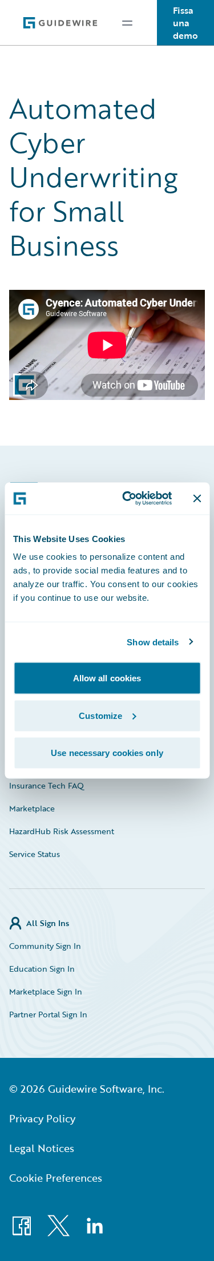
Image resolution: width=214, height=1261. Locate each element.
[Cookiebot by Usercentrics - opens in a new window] (127, 498)
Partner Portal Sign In (48, 1014)
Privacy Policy (42, 1118)
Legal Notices (41, 1148)
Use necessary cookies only (107, 753)
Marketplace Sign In (45, 991)
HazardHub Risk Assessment (61, 831)
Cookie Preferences (55, 1177)
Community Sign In (45, 946)
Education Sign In (42, 969)
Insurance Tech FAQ (46, 785)
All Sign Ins (47, 923)
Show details (153, 641)
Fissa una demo (185, 22)
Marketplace (32, 808)
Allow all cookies (107, 678)
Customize (100, 715)
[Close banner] (197, 498)
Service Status (34, 854)
